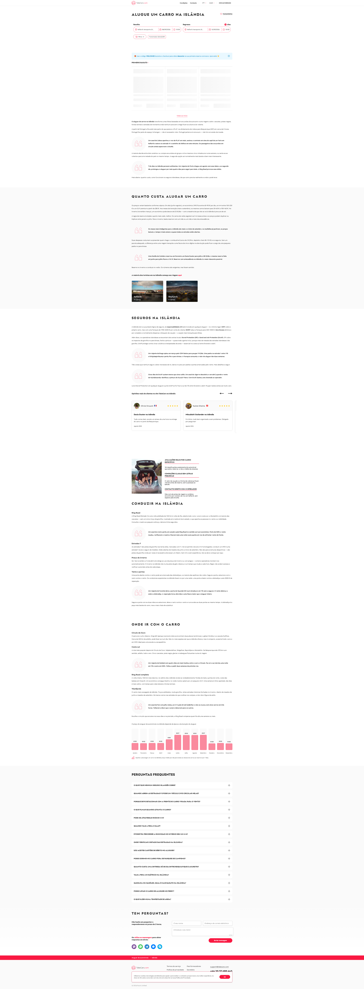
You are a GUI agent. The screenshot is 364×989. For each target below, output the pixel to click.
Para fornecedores (194, 966)
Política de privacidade (175, 970)
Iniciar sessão (225, 3)
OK (225, 977)
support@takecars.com (219, 967)
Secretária (190, 970)
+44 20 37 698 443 (221, 971)
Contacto (193, 3)
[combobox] (147, 29)
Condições (183, 3)
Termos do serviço (174, 966)
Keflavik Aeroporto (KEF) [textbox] (146, 29)
